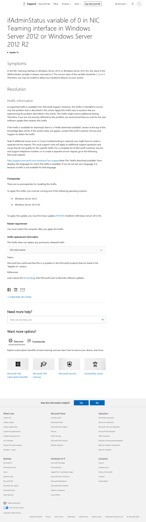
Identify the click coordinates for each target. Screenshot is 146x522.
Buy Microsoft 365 (92, 4)
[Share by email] (21, 289)
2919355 (59, 215)
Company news (104, 467)
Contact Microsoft (36, 517)
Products (65, 4)
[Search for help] (132, 3)
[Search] (102, 319)
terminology (29, 277)
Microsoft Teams (9, 490)
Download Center (57, 422)
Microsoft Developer (58, 463)
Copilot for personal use (11, 436)
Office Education (104, 436)
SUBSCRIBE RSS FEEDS (21, 297)
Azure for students (105, 450)
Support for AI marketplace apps (62, 472)
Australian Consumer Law (114, 517)
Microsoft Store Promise (59, 440)
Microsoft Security (9, 467)
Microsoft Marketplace (59, 481)
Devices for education (106, 422)
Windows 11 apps (9, 450)
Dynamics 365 (8, 476)
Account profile (56, 418)
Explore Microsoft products (12, 445)
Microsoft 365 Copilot (10, 486)
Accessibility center (93, 373)
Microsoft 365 (44, 4)
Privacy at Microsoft (105, 472)
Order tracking (56, 436)
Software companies (58, 490)
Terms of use (58, 517)
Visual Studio (55, 495)
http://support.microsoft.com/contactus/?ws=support (33, 160)
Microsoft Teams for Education (109, 427)
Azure (5, 472)
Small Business (8, 495)
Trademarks (71, 517)
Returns (53, 431)
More (77, 4)
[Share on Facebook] (9, 289)
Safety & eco (83, 517)
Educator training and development (111, 440)
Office (55, 4)
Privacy (48, 517)
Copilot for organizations (12, 431)
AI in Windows (8, 440)
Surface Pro (7, 418)
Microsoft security (67, 373)
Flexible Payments (57, 445)
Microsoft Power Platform (59, 486)
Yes (81, 402)
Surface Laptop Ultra (10, 427)
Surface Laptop (8, 422)
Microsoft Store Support (59, 427)
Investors (102, 476)
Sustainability (103, 481)
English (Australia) (14, 503)
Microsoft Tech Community (60, 476)
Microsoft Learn (56, 467)
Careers (101, 463)
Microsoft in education (106, 418)
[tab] (16, 341)
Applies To (13, 52)
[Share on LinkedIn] (14, 289)
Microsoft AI (7, 463)
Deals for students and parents (109, 445)
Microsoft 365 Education (107, 431)
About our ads (97, 517)
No (97, 402)
